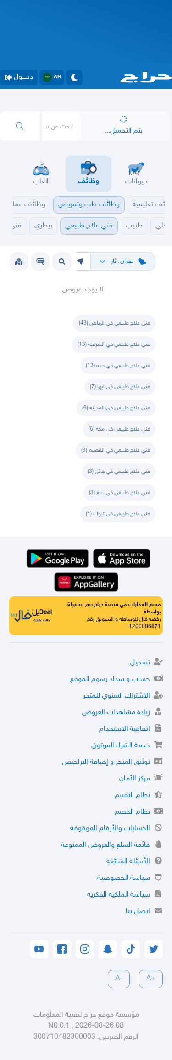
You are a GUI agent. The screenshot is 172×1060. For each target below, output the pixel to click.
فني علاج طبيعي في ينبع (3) (119, 492)
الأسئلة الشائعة (128, 861)
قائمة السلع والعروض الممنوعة (105, 845)
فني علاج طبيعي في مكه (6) (119, 429)
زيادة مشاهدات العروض (116, 712)
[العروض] (19, 261)
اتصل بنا (138, 911)
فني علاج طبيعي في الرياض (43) (114, 323)
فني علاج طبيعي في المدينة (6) (116, 408)
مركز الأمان (134, 779)
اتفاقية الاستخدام (124, 729)
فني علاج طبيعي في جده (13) (118, 365)
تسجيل (140, 662)
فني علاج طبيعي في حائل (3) (119, 471)
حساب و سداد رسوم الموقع (110, 679)
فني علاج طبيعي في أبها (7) (120, 387)
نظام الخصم (132, 812)
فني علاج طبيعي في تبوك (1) (118, 514)
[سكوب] (40, 261)
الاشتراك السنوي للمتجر (116, 696)
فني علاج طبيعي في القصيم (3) (115, 450)
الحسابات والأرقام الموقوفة (110, 828)
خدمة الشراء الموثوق (120, 745)
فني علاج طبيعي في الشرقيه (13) (114, 344)
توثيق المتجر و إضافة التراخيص (106, 762)
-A (118, 978)
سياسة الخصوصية (123, 878)
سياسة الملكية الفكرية (118, 895)
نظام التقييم (132, 795)
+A (150, 978)
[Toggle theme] (74, 77)
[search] (20, 126)
